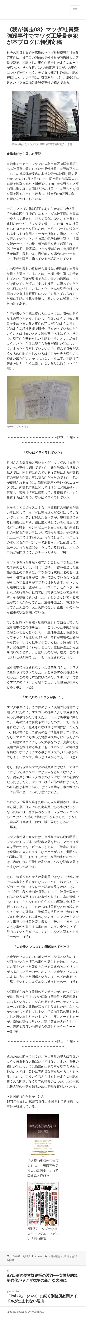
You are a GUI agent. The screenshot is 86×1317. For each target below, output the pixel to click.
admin (38, 1256)
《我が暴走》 (55, 1256)
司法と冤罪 (70, 1256)
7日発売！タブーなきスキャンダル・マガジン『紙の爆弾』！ (43, 1234)
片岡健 (10, 1260)
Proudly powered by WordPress (25, 1311)
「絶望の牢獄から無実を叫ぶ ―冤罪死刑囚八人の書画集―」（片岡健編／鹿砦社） (43, 1168)
